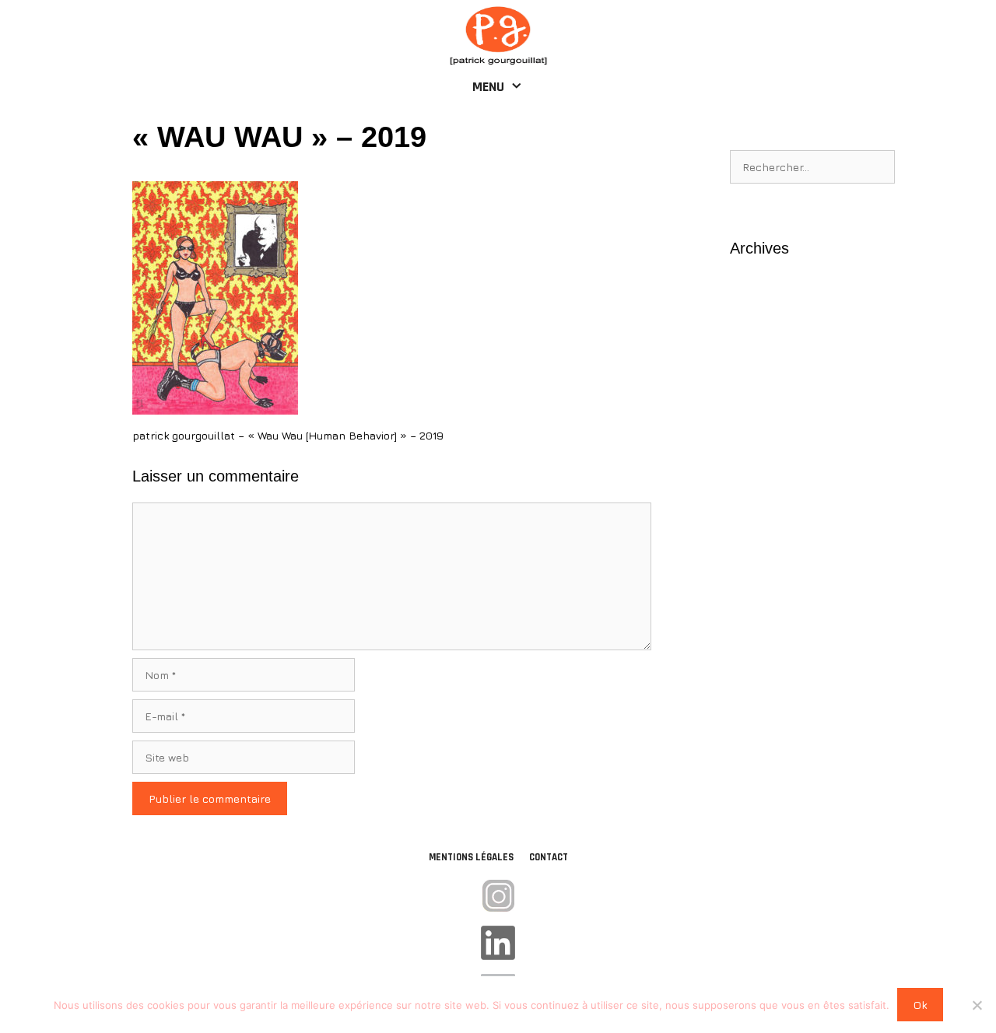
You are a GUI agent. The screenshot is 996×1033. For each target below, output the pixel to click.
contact (548, 857)
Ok (920, 1004)
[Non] (976, 1005)
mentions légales (471, 857)
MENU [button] (488, 87)
